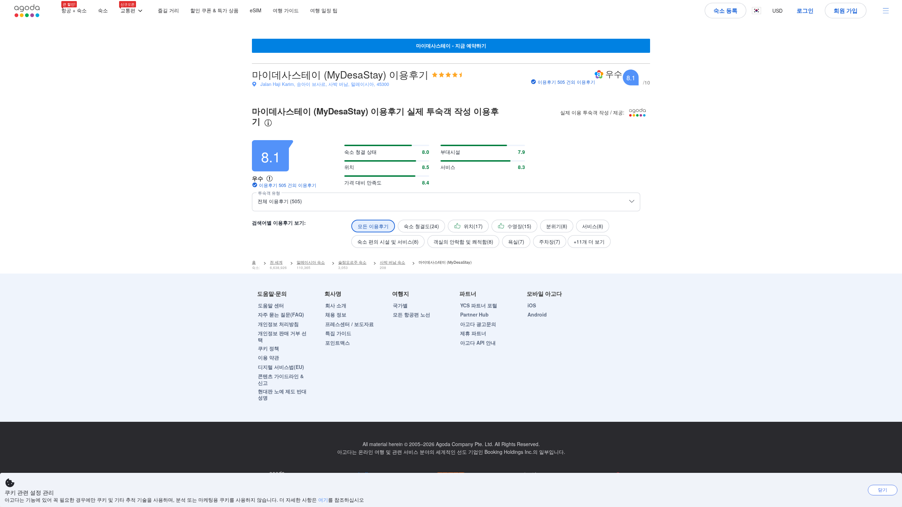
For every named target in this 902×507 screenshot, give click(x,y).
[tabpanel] (451, 192)
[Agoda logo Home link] (27, 10)
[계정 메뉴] (886, 10)
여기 (323, 499)
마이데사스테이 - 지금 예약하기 (451, 45)
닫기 (882, 489)
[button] (133, 10)
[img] (447, 74)
